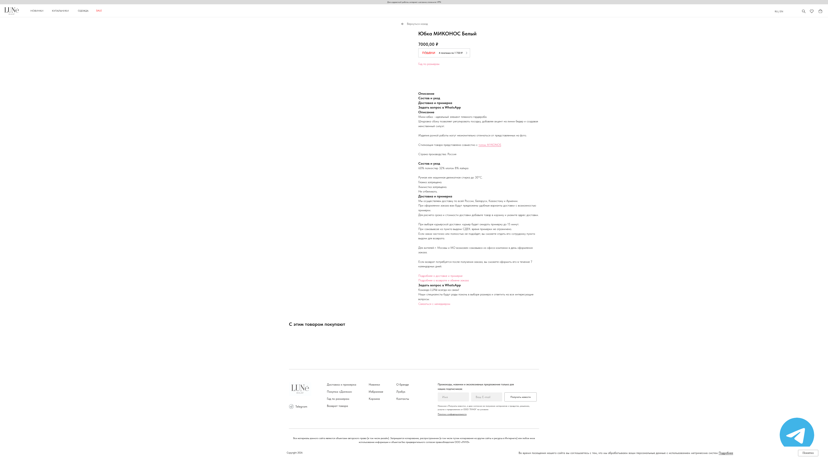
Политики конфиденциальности (452, 414)
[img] (797, 435)
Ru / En (779, 11)
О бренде (402, 384)
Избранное (376, 391)
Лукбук (400, 391)
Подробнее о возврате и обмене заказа (443, 280)
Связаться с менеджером (434, 303)
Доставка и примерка (341, 384)
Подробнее (726, 453)
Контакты (402, 398)
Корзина (374, 398)
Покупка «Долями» (339, 391)
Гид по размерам (428, 64)
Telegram (301, 406)
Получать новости (520, 396)
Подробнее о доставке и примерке (440, 275)
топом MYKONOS (489, 144)
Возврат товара (337, 406)
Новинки (374, 384)
